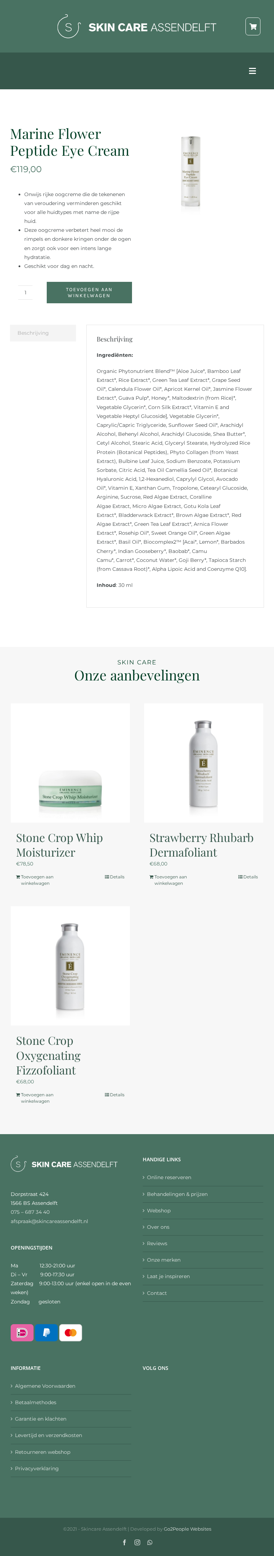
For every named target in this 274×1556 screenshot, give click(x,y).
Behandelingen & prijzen (177, 1194)
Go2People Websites (187, 1529)
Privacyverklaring (37, 1468)
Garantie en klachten (40, 1419)
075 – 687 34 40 (30, 1212)
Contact (157, 1293)
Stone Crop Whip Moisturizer (59, 844)
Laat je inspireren (168, 1276)
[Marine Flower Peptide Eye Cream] (190, 170)
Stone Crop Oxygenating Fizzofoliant (48, 1054)
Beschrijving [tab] (33, 333)
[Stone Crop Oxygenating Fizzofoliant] (70, 966)
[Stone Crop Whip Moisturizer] (70, 763)
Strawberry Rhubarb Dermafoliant (201, 844)
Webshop (159, 1210)
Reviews (157, 1243)
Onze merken (164, 1260)
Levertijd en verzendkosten (48, 1435)
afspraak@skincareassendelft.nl (49, 1221)
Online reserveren (169, 1177)
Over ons (158, 1227)
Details (117, 876)
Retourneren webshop (42, 1452)
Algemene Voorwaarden (45, 1386)
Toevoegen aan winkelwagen (89, 292)
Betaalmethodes (35, 1402)
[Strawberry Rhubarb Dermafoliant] (203, 763)
